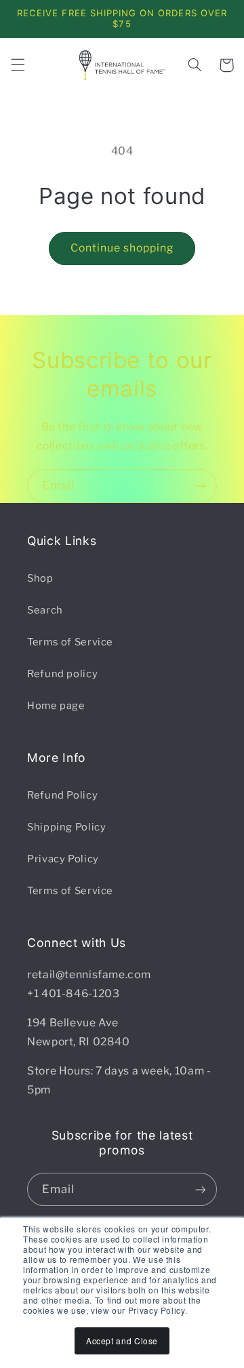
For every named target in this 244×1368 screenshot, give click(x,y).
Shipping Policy (66, 827)
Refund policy (62, 674)
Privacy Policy (63, 859)
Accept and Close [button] (122, 1340)
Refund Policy (62, 795)
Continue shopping (122, 247)
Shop (40, 578)
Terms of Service (70, 642)
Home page (56, 706)
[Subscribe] (200, 485)
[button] (17, 65)
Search (45, 610)
